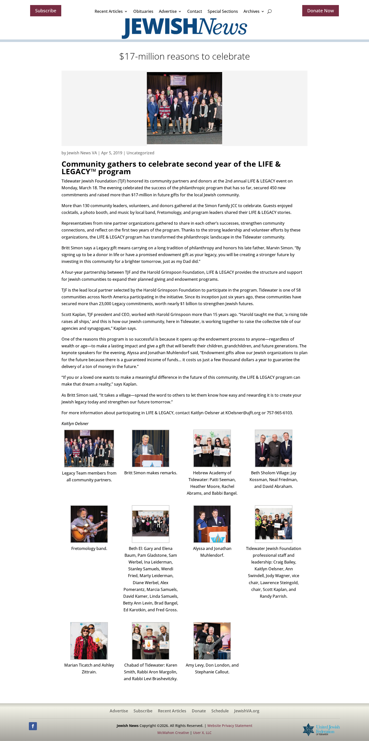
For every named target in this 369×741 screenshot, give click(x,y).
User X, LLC (202, 732)
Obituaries (143, 11)
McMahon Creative (173, 732)
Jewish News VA (82, 153)
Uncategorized (140, 153)
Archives (251, 11)
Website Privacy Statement (229, 725)
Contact (194, 11)
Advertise (168, 11)
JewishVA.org (246, 711)
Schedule (220, 711)
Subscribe (45, 11)
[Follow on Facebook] (33, 726)
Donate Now (320, 11)
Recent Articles (109, 11)
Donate (199, 711)
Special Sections (223, 11)
